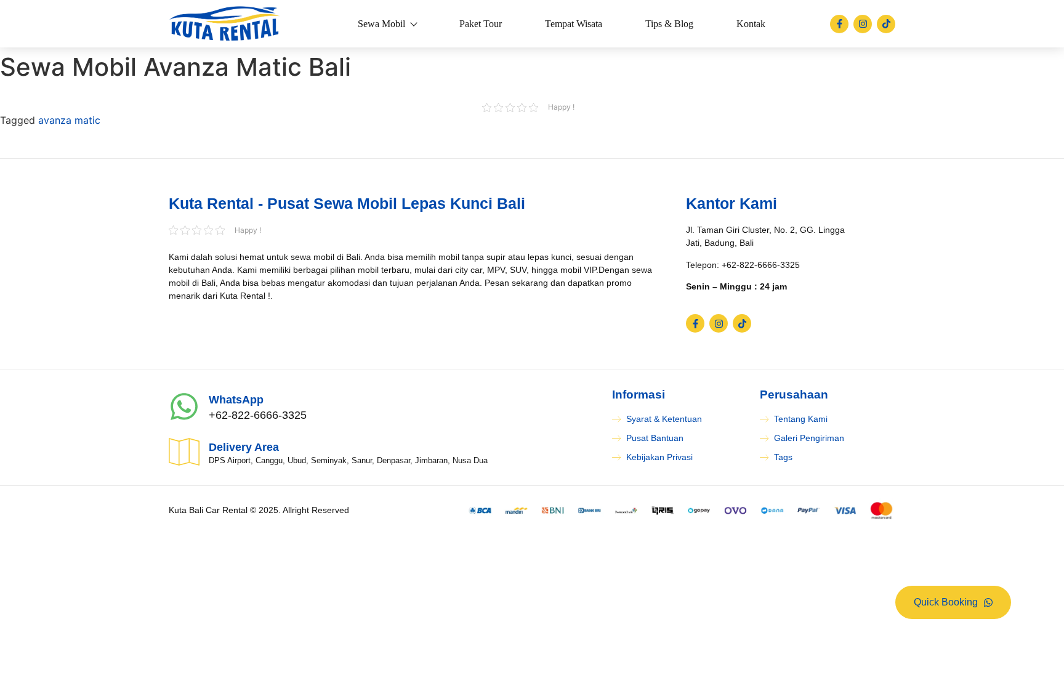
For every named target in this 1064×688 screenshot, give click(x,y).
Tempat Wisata (573, 23)
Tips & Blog (669, 23)
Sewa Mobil (381, 23)
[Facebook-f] (839, 24)
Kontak (750, 23)
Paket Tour (480, 23)
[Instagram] (862, 24)
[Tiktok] (886, 24)
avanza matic (69, 120)
